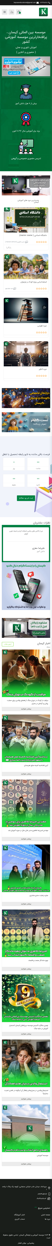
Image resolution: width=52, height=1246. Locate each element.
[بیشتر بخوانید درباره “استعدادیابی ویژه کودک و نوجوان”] (44, 263)
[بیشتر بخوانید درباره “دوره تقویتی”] (44, 307)
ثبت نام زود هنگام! (26, 498)
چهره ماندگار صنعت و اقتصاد (38, 960)
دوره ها (47, 1219)
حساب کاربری (20, 1219)
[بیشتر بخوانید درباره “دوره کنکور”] (44, 350)
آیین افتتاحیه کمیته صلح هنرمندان (36, 765)
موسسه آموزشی (42, 1155)
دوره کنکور (43, 369)
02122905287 (44, 2)
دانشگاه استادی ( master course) (33, 235)
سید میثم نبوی (9, 288)
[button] (44, 217)
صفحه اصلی (45, 1214)
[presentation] (4, 544)
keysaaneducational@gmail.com (25, 2)
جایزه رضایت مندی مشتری (39, 895)
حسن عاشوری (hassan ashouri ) (15, 242)
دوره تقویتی (42, 325)
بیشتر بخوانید (26, 708)
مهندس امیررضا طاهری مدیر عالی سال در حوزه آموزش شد (28, 830)
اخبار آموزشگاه (19, 1214)
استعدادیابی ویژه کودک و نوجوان (34, 281)
